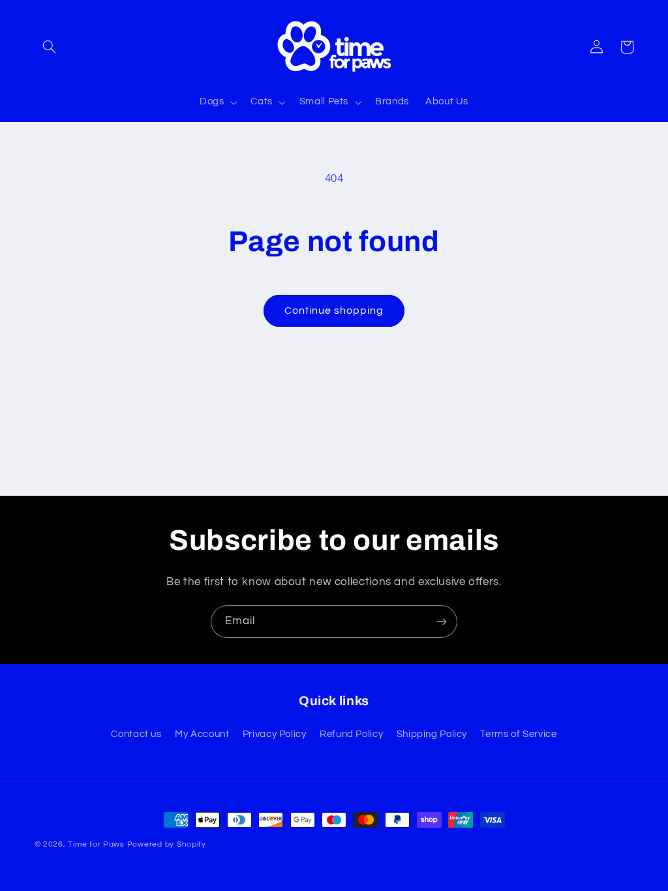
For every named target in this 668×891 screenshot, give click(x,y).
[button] (50, 47)
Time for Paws (96, 844)
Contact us (136, 734)
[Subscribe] (442, 621)
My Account (202, 734)
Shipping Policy (432, 734)
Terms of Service (518, 734)
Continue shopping (334, 310)
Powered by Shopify (166, 844)
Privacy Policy (275, 734)
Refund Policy (351, 734)
